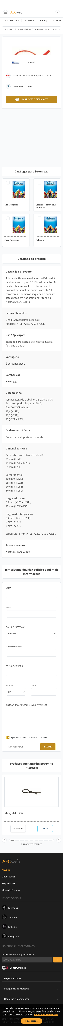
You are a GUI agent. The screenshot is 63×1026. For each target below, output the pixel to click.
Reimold (39, 29)
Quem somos (8, 876)
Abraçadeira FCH (13, 813)
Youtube (12, 917)
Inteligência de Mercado (16, 988)
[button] (4, 840)
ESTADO (9, 685)
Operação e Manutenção (16, 998)
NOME (8, 588)
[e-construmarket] (14, 967)
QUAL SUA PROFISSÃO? (15, 627)
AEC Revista (29, 20)
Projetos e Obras (12, 978)
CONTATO (18, 828)
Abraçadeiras (24, 29)
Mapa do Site (8, 883)
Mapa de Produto (11, 890)
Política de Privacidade (46, 1014)
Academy (43, 20)
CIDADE (33, 685)
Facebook (13, 907)
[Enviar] (57, 959)
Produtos (52, 29)
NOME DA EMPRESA (14, 646)
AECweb (9, 29)
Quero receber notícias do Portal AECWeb (29, 737)
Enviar (48, 746)
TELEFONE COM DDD (14, 666)
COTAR (45, 828)
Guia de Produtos (12, 20)
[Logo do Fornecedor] (16, 62)
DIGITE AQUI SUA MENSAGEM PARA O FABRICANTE (26, 705)
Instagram (13, 936)
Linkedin (12, 926)
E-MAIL (8, 607)
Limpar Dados (15, 746)
